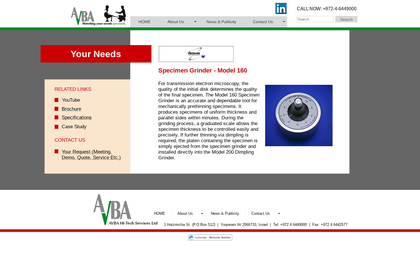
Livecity (201, 237)
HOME (145, 21)
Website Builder (220, 237)
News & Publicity (221, 21)
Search (346, 19)
